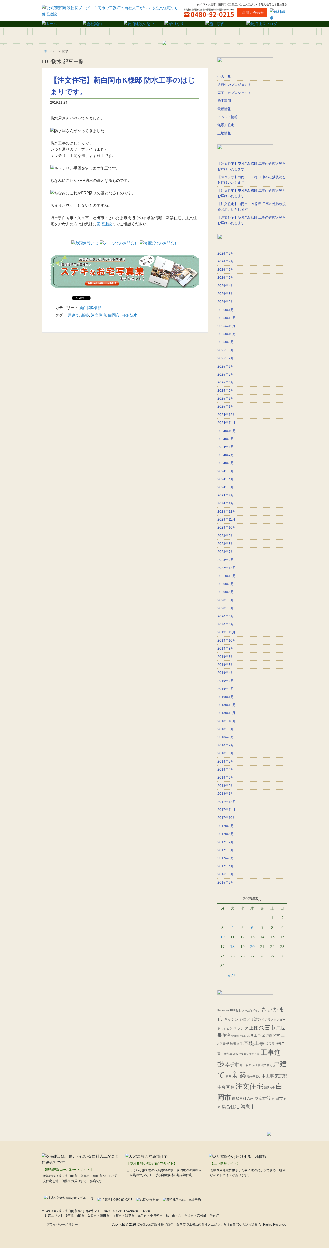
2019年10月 (226, 640)
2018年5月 (225, 761)
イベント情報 (227, 117)
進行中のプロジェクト (234, 84)
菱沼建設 (104, 224)
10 (222, 937)
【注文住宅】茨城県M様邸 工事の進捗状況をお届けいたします (251, 166)
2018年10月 (226, 721)
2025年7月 (225, 358)
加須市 (267, 1035)
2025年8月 (225, 350)
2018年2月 (225, 785)
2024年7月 (225, 455)
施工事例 (224, 101)
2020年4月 (225, 616)
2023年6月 (225, 560)
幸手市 (232, 1064)
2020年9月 (225, 584)
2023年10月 (226, 527)
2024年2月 (225, 495)
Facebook (223, 1010)
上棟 (253, 1027)
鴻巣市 (248, 1106)
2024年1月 (225, 503)
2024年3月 (225, 487)
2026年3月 (225, 294)
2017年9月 (225, 826)
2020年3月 (225, 624)
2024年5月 (225, 471)
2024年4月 (225, 479)
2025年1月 (225, 406)
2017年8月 (225, 834)
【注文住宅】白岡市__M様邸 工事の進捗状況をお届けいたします (251, 206)
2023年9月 (225, 536)
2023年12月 (226, 511)
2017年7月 (225, 842)
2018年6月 (225, 753)
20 (252, 947)
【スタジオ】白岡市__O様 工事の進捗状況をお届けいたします (251, 179)
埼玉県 (270, 1044)
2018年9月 (225, 729)
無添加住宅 (225, 125)
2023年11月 (226, 519)
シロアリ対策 (250, 1019)
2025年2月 (225, 398)
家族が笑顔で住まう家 (246, 1053)
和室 (276, 1035)
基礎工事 (254, 1043)
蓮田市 (277, 1098)
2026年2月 (225, 302)
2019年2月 (225, 689)
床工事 (256, 1065)
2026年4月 (225, 286)
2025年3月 (225, 390)
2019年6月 (225, 657)
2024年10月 (226, 431)
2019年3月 (225, 681)
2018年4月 (225, 769)
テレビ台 (226, 1028)
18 (232, 947)
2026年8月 (225, 253)
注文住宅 (98, 315)
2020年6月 (225, 600)
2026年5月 (225, 277)
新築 (85, 315)
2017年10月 (226, 818)
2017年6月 (225, 850)
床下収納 (245, 1065)
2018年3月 (225, 777)
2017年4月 (225, 866)
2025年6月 (225, 366)
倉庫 (243, 1035)
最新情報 (224, 109)
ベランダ (240, 1028)
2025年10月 (226, 334)
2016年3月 (225, 874)
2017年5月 (225, 858)
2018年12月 (226, 705)
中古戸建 (224, 76)
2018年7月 (225, 745)
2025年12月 (226, 318)
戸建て (73, 315)
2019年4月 (225, 672)
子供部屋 (227, 1053)
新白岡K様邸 (90, 308)
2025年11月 (226, 326)
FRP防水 (129, 315)
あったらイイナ (251, 1010)
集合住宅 (230, 1106)
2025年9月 (225, 342)
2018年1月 (225, 793)
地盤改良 (236, 1044)
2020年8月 (225, 592)
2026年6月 (225, 269)
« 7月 (232, 975)
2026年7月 (225, 261)
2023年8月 (225, 544)
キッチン (231, 1019)
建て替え (266, 1065)
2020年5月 (225, 608)
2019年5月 (225, 665)
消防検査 (269, 1087)
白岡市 (114, 315)
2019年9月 (225, 648)
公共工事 (254, 1035)
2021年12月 (226, 576)
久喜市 (267, 1027)
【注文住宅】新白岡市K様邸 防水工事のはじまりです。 (122, 86)
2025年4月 (225, 382)
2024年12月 (226, 415)
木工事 (268, 1075)
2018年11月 (226, 713)
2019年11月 (226, 632)
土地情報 (224, 133)
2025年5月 (225, 374)
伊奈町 (235, 1035)
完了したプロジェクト (234, 93)
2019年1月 (225, 697)
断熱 (228, 1076)
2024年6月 (225, 463)
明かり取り (254, 1076)
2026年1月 (225, 310)
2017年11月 (226, 810)
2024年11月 (226, 423)
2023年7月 (225, 551)
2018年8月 (225, 737)
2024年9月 (225, 439)
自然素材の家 (243, 1098)
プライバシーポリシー (62, 1224)
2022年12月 (226, 568)
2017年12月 (226, 802)
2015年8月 (225, 882)
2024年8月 (225, 447)
